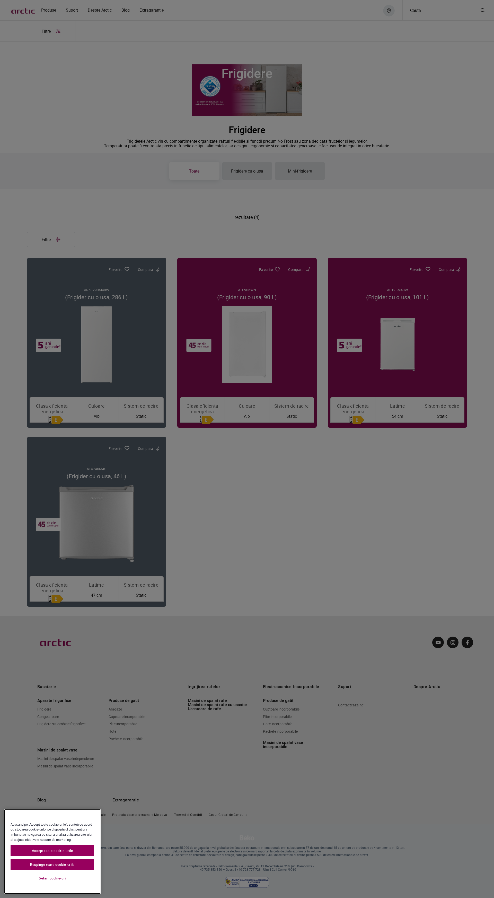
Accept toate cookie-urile (52, 850)
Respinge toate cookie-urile (52, 864)
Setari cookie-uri (52, 878)
